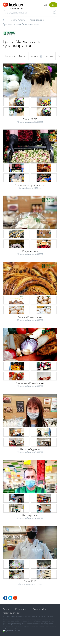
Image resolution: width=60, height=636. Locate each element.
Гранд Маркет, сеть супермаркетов (21, 43)
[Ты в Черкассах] (13, 4)
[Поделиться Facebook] (5, 598)
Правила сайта (39, 609)
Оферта (6, 609)
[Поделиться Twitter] (10, 598)
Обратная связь (21, 609)
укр (45, 5)
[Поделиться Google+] (15, 598)
